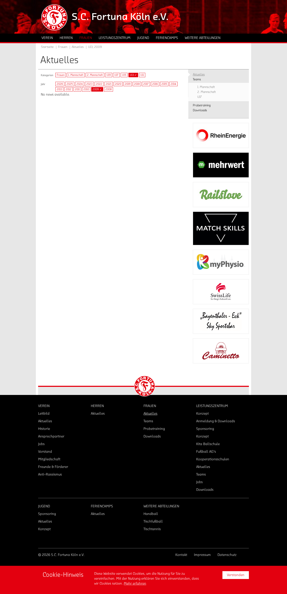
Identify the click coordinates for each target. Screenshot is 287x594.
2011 (77, 89)
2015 (164, 84)
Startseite (47, 47)
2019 (127, 84)
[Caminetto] (221, 350)
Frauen (61, 75)
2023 (89, 84)
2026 (60, 84)
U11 (142, 75)
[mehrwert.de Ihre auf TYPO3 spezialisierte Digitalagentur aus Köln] (221, 165)
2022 (99, 84)
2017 (146, 84)
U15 (124, 75)
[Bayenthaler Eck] (221, 321)
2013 (59, 89)
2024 (79, 84)
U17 (116, 75)
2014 (173, 84)
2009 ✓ (97, 89)
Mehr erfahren (135, 583)
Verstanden (235, 575)
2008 (108, 89)
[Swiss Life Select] (221, 291)
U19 (109, 75)
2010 (86, 89)
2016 (155, 84)
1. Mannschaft (75, 75)
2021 (108, 84)
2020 (118, 84)
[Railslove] (221, 194)
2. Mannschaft (95, 75)
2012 (68, 89)
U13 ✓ (133, 75)
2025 (70, 84)
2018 (137, 84)
